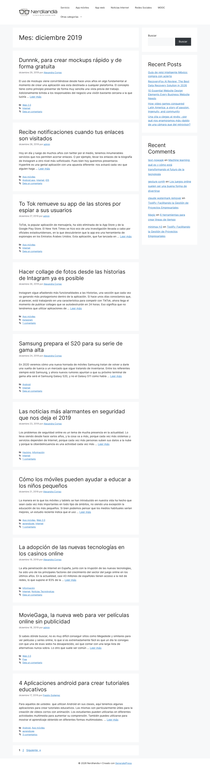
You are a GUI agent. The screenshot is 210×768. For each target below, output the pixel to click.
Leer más (35, 96)
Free (24, 659)
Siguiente (33, 750)
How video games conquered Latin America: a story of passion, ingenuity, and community (168, 107)
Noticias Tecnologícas (43, 591)
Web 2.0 (26, 105)
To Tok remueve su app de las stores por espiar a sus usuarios (70, 206)
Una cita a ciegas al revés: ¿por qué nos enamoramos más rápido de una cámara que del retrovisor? (169, 120)
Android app (28, 180)
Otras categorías (69, 16)
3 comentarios (29, 734)
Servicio (65, 7)
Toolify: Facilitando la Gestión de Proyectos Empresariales (169, 231)
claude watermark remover (164, 198)
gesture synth (156, 181)
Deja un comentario (32, 111)
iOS (47, 180)
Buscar (152, 35)
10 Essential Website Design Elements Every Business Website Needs (169, 94)
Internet (26, 108)
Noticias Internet (120, 7)
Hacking (26, 452)
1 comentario (29, 323)
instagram (27, 320)
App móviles (82, 7)
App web (100, 7)
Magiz (151, 214)
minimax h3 (155, 226)
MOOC (161, 7)
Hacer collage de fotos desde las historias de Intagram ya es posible (72, 274)
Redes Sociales (143, 7)
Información (38, 452)
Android (26, 384)
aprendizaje (28, 523)
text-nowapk (156, 160)
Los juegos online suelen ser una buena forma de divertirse (169, 186)
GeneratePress (123, 763)
